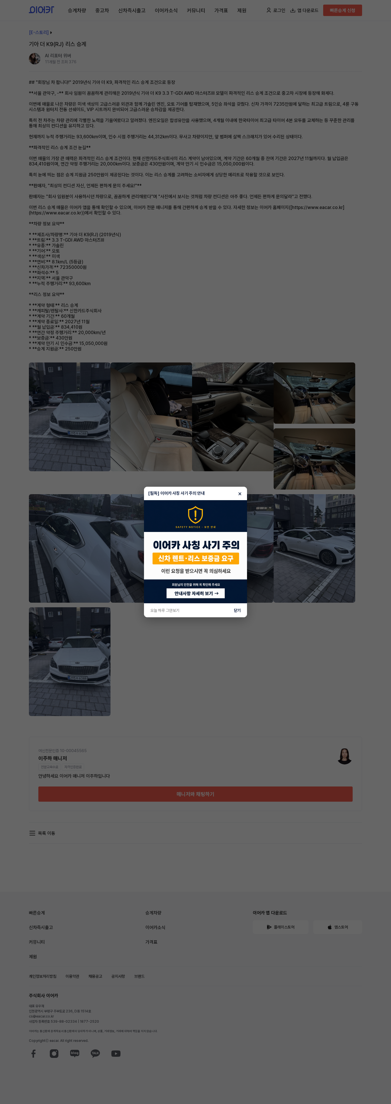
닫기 (237, 610)
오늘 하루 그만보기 (164, 610)
